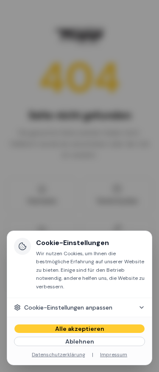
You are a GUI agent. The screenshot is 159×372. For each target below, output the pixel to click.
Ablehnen (79, 341)
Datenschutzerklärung (58, 354)
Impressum (113, 354)
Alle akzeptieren (79, 329)
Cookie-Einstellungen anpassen (68, 307)
